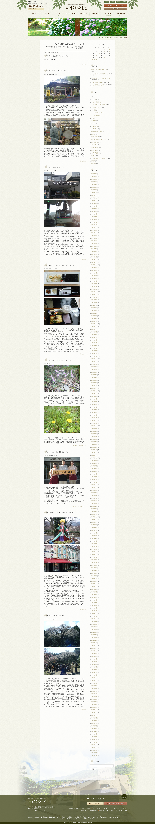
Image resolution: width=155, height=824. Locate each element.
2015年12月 (94, 517)
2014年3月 (94, 573)
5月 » (97, 59)
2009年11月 (94, 712)
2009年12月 (94, 710)
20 (96, 55)
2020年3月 (94, 380)
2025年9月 (94, 203)
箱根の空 (93, 155)
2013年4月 (94, 602)
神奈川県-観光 (95, 136)
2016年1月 (94, 514)
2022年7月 (94, 305)
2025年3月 (94, 219)
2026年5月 (94, 181)
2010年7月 (94, 691)
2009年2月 (94, 736)
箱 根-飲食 (83, 354)
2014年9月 (94, 557)
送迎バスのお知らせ (96, 82)
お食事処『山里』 (96, 107)
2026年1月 (94, 192)
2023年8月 (94, 270)
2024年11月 (94, 230)
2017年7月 (94, 466)
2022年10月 (94, 297)
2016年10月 (94, 490)
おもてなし (117, 808)
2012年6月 (94, 629)
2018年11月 (94, 423)
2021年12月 (94, 324)
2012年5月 (94, 632)
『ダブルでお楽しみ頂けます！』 (56, 167)
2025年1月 (94, 224)
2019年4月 (94, 409)
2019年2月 (94, 415)
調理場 (93, 161)
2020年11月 (94, 358)
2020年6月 (94, 372)
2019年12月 (94, 388)
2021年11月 (94, 326)
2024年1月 (94, 257)
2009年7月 (94, 723)
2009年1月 (94, 739)
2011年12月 (94, 645)
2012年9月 (94, 621)
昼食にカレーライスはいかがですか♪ (101, 78)
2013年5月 (94, 600)
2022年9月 (94, 299)
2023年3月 (94, 283)
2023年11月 (94, 262)
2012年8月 (94, 624)
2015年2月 (94, 543)
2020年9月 (94, 364)
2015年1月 (94, 546)
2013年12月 (94, 581)
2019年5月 (94, 407)
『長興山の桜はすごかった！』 (56, 615)
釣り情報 (93, 163)
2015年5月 (94, 535)
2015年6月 (94, 533)
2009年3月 (94, 734)
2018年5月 (94, 439)
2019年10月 (94, 393)
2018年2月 (94, 447)
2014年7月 (94, 562)
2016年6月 (94, 500)
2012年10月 (94, 618)
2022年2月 (94, 318)
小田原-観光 (83, 709)
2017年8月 (94, 463)
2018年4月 (94, 441)
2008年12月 (94, 742)
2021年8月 (94, 334)
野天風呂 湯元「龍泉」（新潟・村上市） (85, 817)
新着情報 (101, 810)
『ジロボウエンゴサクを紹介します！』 (59, 360)
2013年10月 (94, 586)
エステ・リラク (108, 808)
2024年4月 (94, 249)
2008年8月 (94, 752)
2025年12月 (94, 195)
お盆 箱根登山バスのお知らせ (99, 74)
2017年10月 (94, 458)
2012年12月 (94, 613)
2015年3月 (94, 541)
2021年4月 (94, 345)
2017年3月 (94, 476)
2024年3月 (94, 251)
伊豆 (92, 118)
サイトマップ (109, 810)
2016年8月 (94, 495)
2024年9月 (94, 235)
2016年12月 (94, 484)
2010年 (123, 38)
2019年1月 (94, 417)
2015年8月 (94, 527)
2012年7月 (94, 626)
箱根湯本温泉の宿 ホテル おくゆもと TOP (110, 38)
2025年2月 (94, 222)
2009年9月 (94, 718)
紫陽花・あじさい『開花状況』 (99, 158)
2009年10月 (94, 715)
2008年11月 (94, 744)
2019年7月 (94, 401)
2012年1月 (94, 642)
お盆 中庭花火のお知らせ (98, 85)
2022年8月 (94, 302)
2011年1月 (94, 675)
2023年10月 (94, 265)
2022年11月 (94, 294)
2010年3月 (94, 701)
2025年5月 (94, 214)
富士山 (84, 64)
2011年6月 (94, 661)
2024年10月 (94, 232)
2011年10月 (94, 651)
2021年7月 (94, 337)
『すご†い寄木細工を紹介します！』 (58, 71)
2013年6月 (94, 597)
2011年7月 (94, 659)
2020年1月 (94, 385)
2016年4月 (94, 506)
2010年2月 (94, 704)
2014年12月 (94, 549)
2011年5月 (94, 664)
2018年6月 (94, 436)
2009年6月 (94, 726)
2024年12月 (94, 227)
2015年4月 (94, 538)
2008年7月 (94, 755)
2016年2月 (94, 511)
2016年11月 (94, 487)
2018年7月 (94, 433)
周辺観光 (124, 808)
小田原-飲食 (94, 129)
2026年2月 (94, 190)
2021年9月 (94, 332)
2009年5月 (94, 728)
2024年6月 (94, 243)
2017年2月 (94, 479)
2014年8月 (94, 559)
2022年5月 (94, 310)
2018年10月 (94, 425)
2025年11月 (94, 198)
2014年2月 (94, 576)
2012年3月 (94, 637)
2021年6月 (94, 340)
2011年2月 (94, 672)
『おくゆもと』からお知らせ (79, 445)
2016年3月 (94, 509)
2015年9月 (94, 525)
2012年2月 (94, 640)
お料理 (88, 808)
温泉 (93, 808)
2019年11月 (94, 391)
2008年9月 (94, 750)
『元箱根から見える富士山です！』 (57, 56)
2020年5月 (94, 375)
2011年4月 (94, 667)
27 (96, 57)
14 (99, 53)
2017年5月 (94, 471)
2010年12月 (94, 677)
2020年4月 (94, 377)
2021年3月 (94, 348)
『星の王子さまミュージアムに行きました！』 (61, 512)
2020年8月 (94, 366)
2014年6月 (94, 565)
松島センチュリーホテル (81, 819)
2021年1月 (94, 353)
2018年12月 (94, 420)
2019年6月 (94, 404)
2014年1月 (94, 578)
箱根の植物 (94, 150)
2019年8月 (94, 399)
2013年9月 (94, 589)
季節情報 (93, 120)
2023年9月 (94, 267)
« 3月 (93, 59)
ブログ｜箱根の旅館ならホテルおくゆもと (69, 44)
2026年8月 (94, 173)
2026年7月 (94, 176)
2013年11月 (94, 584)
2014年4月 (94, 570)
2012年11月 (94, 616)
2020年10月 (94, 361)
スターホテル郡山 (67, 819)
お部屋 (82, 808)
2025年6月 (94, 211)
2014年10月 (94, 554)
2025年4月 (94, 216)
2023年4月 (94, 281)
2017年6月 (94, 468)
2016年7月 (94, 498)
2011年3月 (94, 669)
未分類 (93, 134)
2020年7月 (94, 369)
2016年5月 (94, 503)
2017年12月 (94, 452)
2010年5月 (94, 696)
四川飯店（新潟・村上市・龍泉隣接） (109, 817)
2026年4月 (94, 184)
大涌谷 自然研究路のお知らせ (99, 69)
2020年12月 (94, 356)
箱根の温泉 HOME (73, 808)
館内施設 (99, 808)
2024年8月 (94, 238)
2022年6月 (94, 307)
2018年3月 (94, 444)
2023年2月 (94, 286)
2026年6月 (94, 179)
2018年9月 (94, 428)
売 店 (93, 99)
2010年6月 (94, 693)
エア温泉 (93, 110)
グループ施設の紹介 (96, 112)
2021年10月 (94, 329)
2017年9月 (94, 460)
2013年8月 (94, 592)
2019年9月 (94, 396)
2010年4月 (94, 699)
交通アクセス (84, 810)
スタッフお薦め (95, 115)
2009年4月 (94, 731)
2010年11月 (94, 680)
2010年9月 (94, 685)
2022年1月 (94, 321)
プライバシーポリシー (121, 810)
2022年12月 (94, 291)
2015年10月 (94, 522)
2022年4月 (94, 313)
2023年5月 (94, 278)
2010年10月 (94, 683)
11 (109, 51)
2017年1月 (94, 482)
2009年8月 (94, 720)
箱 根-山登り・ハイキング (98, 139)
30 (104, 57)
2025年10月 (94, 200)
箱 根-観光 (83, 161)
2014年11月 (94, 551)
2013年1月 (94, 610)
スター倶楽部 (93, 810)
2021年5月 (94, 342)
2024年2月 (94, 254)
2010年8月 (94, 688)
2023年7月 (94, 273)
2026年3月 (94, 187)
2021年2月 (94, 350)
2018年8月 (94, 431)
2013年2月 (94, 608)
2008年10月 (94, 747)
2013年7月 (94, 594)
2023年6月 (94, 275)
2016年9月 (94, 492)
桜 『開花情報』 (96, 102)
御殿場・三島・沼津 (96, 131)
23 (104, 55)
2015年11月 (94, 519)
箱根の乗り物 (94, 147)
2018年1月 (94, 450)
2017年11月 (94, 455)
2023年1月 (94, 289)
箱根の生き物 (94, 153)
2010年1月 (94, 707)
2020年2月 (94, 382)
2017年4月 (94, 474)
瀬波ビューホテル (95, 819)
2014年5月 (94, 567)
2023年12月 (94, 259)
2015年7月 (94, 530)
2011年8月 (94, 656)
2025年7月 (94, 208)
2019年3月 (94, 412)
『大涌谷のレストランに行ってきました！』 (60, 265)
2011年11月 (94, 648)
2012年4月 (94, 635)
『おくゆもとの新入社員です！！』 (57, 452)
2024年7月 (94, 240)
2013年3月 (94, 605)
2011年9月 (94, 653)
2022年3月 (94, 316)
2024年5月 (94, 246)
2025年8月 (94, 206)
